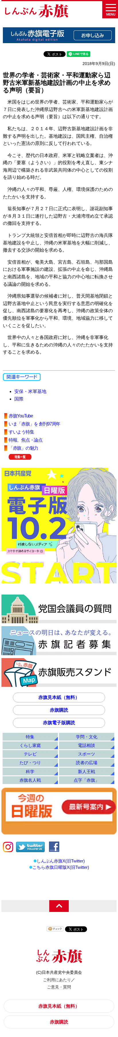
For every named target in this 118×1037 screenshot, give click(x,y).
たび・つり (30, 762)
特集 (30, 736)
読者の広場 (86, 762)
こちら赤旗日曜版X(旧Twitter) (60, 867)
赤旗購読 (59, 710)
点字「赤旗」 (86, 780)
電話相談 (86, 745)
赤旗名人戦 (30, 780)
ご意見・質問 (59, 987)
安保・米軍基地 (30, 391)
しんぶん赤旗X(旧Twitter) (61, 860)
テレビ (30, 754)
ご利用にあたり (57, 979)
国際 (18, 398)
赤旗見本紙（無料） (59, 697)
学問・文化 (86, 736)
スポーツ (86, 754)
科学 (30, 771)
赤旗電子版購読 (59, 722)
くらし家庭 (30, 745)
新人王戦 (86, 771)
